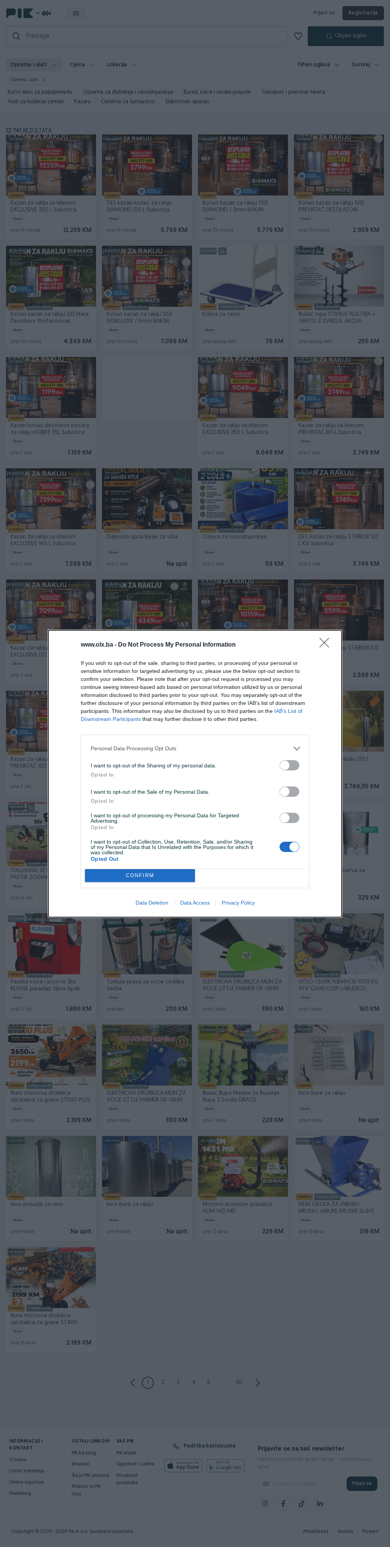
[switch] (289, 765)
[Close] (327, 645)
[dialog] (195, 773)
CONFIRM (140, 875)
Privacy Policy (238, 903)
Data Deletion (152, 903)
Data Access (195, 903)
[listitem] (195, 749)
